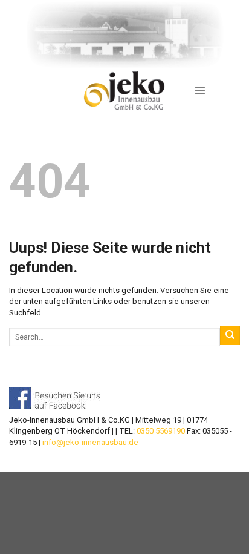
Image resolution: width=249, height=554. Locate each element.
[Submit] (230, 335)
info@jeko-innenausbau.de (90, 442)
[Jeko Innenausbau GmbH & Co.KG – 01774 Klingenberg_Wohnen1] (124, 91)
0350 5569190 (161, 430)
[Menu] (200, 90)
